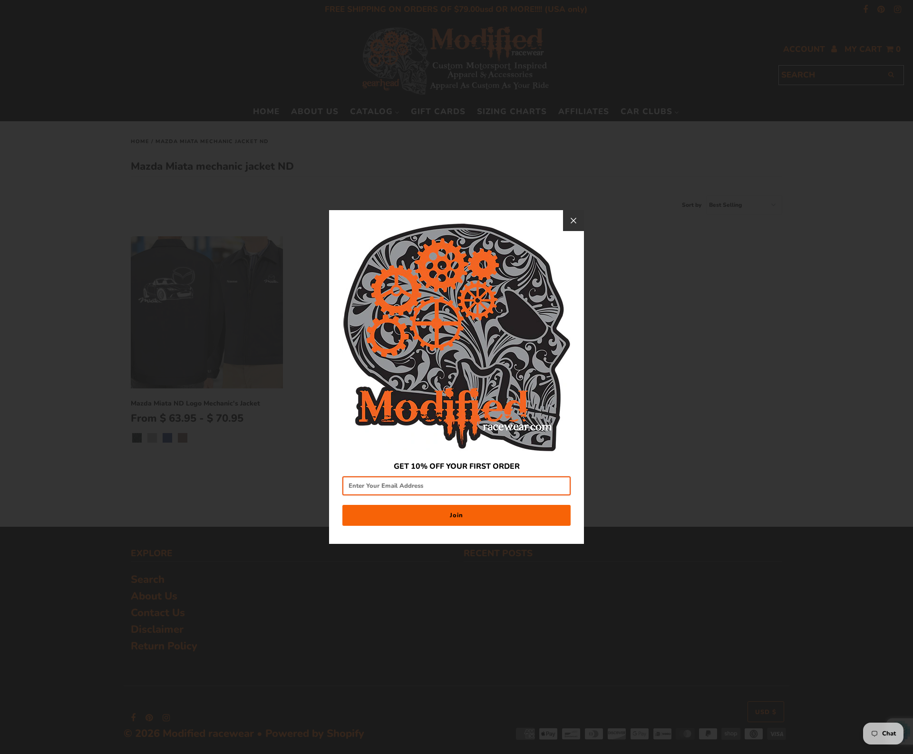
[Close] (573, 220)
